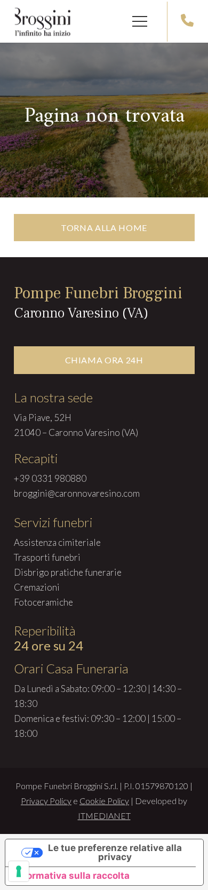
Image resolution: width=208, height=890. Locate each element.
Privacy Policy (46, 801)
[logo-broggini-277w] (43, 21)
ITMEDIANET (104, 815)
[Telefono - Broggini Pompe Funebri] (187, 21)
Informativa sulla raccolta (72, 875)
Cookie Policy (104, 801)
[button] (139, 21)
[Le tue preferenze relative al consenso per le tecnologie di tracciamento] (19, 871)
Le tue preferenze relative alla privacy (115, 852)
